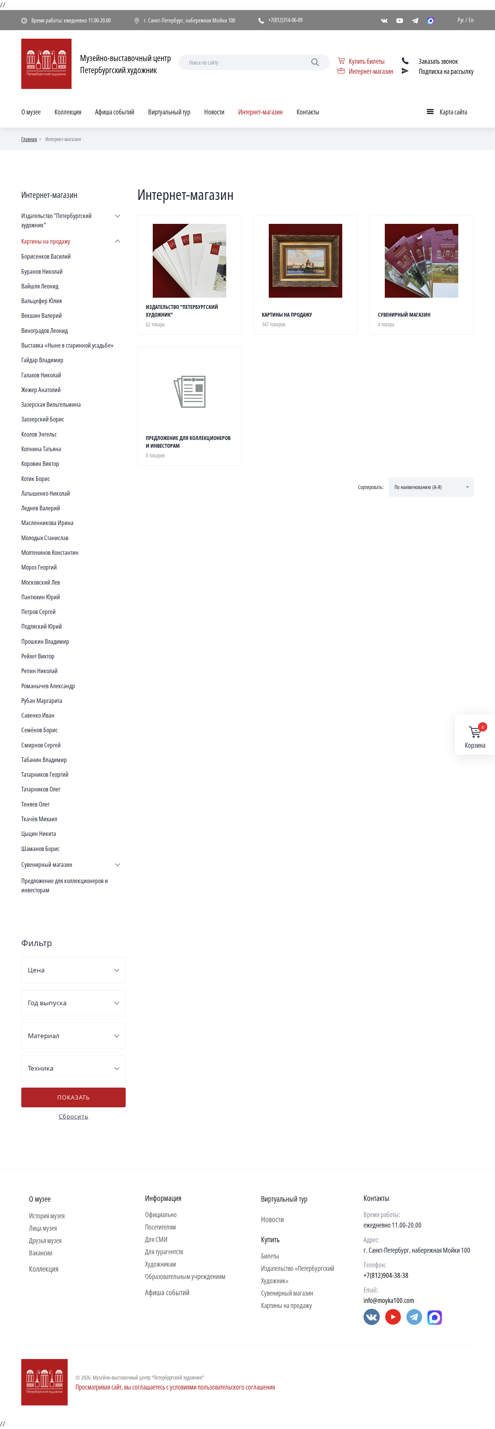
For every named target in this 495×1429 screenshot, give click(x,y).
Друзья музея (45, 1240)
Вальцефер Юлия (41, 300)
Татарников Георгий (44, 774)
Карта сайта (449, 113)
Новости (214, 111)
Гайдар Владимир (42, 359)
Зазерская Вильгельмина (51, 404)
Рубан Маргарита (41, 700)
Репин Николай (39, 670)
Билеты (270, 1255)
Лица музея (43, 1228)
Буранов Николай (42, 271)
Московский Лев (40, 582)
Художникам (160, 1264)
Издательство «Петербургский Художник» (297, 1274)
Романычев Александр (48, 685)
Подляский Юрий (41, 626)
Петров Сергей (38, 611)
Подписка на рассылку (446, 71)
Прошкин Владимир (45, 641)
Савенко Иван (38, 715)
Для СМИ (156, 1239)
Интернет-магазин (371, 71)
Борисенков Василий (46, 256)
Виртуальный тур (169, 111)
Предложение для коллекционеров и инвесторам (64, 885)
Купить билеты (367, 61)
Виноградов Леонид (44, 330)
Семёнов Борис (39, 729)
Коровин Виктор (40, 463)
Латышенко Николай (45, 493)
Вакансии (40, 1252)
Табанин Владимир (44, 759)
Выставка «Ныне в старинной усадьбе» (67, 345)
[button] (431, 487)
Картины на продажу (45, 241)
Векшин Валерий (41, 315)
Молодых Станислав (44, 537)
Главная (29, 139)
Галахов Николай (41, 374)
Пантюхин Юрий (40, 596)
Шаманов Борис (40, 848)
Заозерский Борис (42, 418)
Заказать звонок (438, 61)
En (471, 20)
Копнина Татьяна (41, 448)
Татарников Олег (40, 788)
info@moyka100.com (389, 1300)
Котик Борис (35, 478)
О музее (31, 111)
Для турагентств (164, 1251)
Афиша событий (114, 111)
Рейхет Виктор (38, 655)
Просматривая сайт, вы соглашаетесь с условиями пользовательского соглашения (175, 1386)
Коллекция (68, 111)
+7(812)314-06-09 (285, 20)
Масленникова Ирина (47, 522)
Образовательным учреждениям (185, 1276)
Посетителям (160, 1226)
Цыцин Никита (38, 833)
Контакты (308, 111)
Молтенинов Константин (50, 552)
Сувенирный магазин (46, 864)
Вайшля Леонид (39, 285)
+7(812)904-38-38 (386, 1275)
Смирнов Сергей (41, 744)
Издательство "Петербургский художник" (56, 220)
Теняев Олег (35, 804)
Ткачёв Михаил (39, 818)
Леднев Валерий (40, 507)
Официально (161, 1214)
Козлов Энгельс (39, 434)
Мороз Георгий (39, 567)
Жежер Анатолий (41, 389)
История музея (47, 1215)
